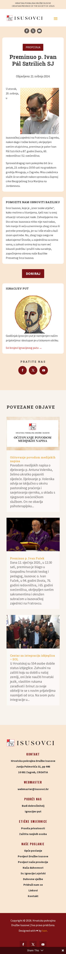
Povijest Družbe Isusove (33, 856)
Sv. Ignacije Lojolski (33, 873)
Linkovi (33, 890)
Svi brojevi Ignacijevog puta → (24, 348)
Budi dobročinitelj (33, 805)
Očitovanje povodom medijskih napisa (32, 459)
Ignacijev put (33, 811)
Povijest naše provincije (33, 862)
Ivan (44, 930)
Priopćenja (33, 47)
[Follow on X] (33, 30)
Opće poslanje (33, 850)
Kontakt (33, 896)
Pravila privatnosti (33, 828)
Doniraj (33, 273)
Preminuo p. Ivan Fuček (27, 558)
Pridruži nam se (33, 884)
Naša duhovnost (33, 867)
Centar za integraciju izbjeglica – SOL (32, 657)
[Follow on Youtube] (39, 30)
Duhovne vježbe (33, 879)
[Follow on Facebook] (26, 30)
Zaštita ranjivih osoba (33, 834)
